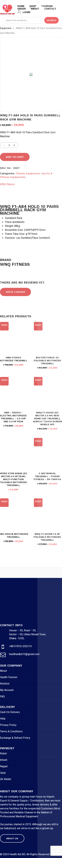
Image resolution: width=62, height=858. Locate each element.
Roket (3, 753)
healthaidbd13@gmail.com (24, 654)
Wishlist (4, 683)
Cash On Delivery (10, 712)
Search (51, 20)
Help (2, 718)
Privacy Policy (8, 725)
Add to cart (15, 156)
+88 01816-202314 (20, 646)
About (3, 670)
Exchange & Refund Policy (15, 737)
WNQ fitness (7, 184)
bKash (3, 759)
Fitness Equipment (28, 173)
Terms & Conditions (11, 731)
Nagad (3, 766)
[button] (12, 838)
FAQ (2, 696)
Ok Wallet (5, 779)
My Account (7, 690)
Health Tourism (8, 677)
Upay (3, 772)
